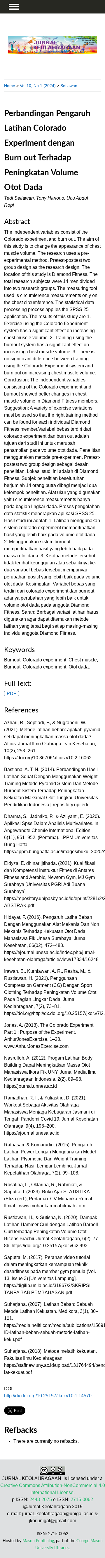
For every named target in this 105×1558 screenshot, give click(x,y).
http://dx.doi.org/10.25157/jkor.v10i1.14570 (48, 1395)
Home (9, 85)
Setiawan (68, 85)
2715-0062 (82, 1499)
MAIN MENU (14, 7)
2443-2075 (40, 1499)
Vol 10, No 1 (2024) (38, 85)
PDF (11, 693)
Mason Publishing (38, 1541)
